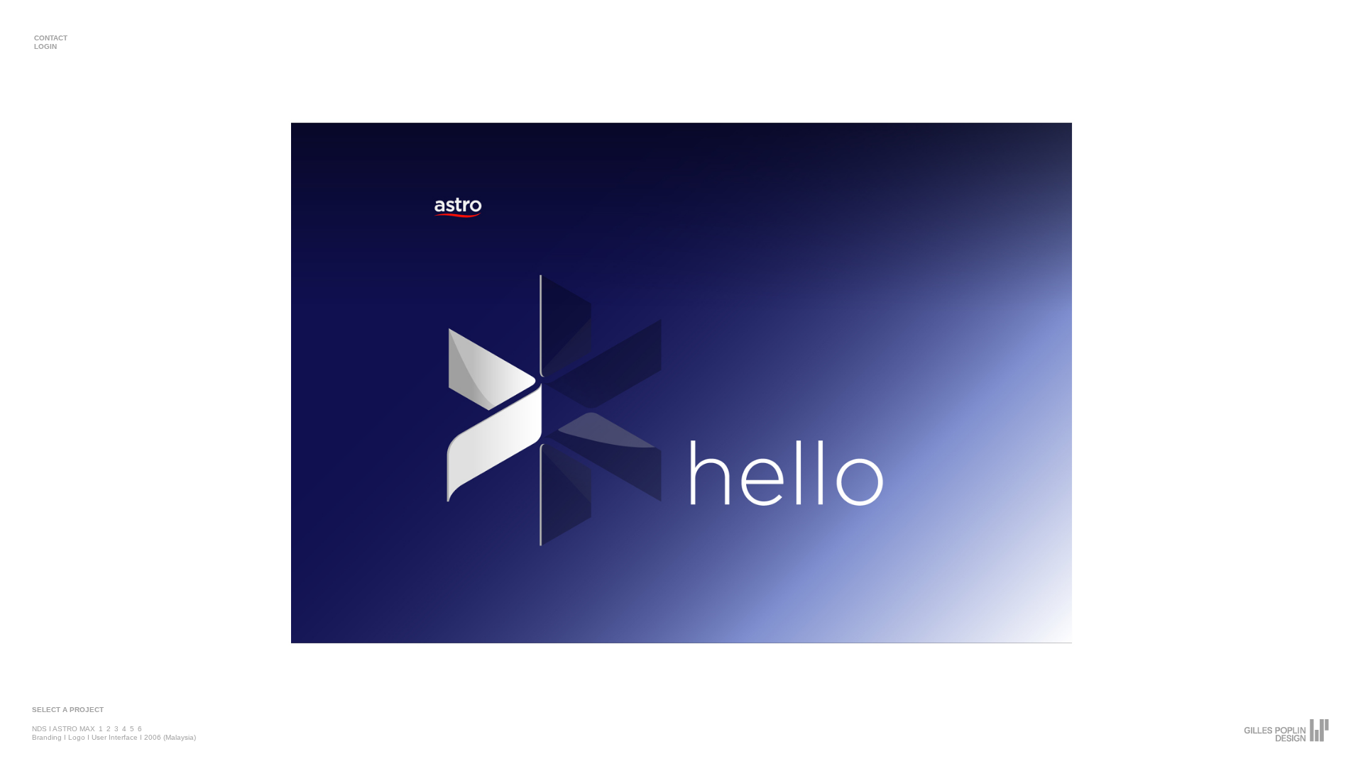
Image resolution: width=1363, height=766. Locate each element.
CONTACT (50, 38)
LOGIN (45, 46)
